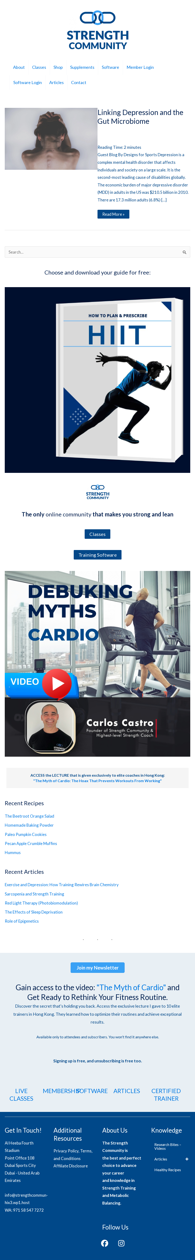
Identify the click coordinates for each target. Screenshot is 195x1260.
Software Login (27, 82)
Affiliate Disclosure (71, 1165)
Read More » (113, 215)
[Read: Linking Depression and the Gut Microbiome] (51, 138)
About (19, 67)
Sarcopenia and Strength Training (34, 893)
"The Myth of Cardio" (131, 987)
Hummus (13, 852)
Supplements (82, 67)
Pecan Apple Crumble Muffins (31, 843)
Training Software (97, 555)
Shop (58, 67)
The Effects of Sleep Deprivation (34, 912)
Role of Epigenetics (22, 921)
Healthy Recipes (167, 1169)
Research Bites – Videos (167, 1146)
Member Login (140, 67)
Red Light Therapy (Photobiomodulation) (41, 902)
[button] (105, 1243)
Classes (39, 67)
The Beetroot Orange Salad (29, 816)
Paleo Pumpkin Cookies (26, 834)
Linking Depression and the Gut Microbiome (140, 116)
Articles (56, 82)
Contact (78, 82)
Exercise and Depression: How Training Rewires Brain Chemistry (62, 884)
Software (110, 67)
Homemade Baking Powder (29, 825)
